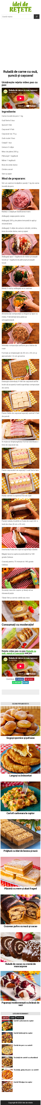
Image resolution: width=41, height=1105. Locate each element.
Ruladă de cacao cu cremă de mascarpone (20, 965)
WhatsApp (18, 682)
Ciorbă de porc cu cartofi (23, 1045)
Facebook (20, 679)
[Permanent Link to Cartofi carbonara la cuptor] (21, 796)
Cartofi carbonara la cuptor (21, 813)
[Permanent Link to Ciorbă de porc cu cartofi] (7, 1049)
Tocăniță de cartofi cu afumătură (26, 1058)
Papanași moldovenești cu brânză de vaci (20, 1003)
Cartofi (5, 1017)
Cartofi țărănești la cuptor (23, 1033)
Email (26, 682)
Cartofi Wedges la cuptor (23, 1082)
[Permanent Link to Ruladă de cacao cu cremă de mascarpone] (21, 947)
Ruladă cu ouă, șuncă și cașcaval (19, 652)
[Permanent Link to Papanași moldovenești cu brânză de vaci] (21, 986)
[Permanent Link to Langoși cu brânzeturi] (21, 759)
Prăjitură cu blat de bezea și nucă (20, 851)
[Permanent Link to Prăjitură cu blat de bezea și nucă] (21, 834)
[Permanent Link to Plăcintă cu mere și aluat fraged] (21, 872)
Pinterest (30, 679)
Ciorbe (12, 1017)
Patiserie (20, 1017)
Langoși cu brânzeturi (20, 775)
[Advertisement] (20, 41)
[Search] (36, 16)
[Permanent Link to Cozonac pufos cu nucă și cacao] (21, 909)
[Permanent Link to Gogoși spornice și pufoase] (21, 721)
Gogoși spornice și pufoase (20, 738)
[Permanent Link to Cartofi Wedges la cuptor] (7, 1086)
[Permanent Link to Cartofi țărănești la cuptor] (7, 1037)
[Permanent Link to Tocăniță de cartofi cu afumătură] (7, 1062)
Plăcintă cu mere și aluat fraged (20, 888)
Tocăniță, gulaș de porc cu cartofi (26, 1070)
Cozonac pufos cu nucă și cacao (20, 926)
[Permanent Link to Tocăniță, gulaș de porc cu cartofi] (7, 1074)
